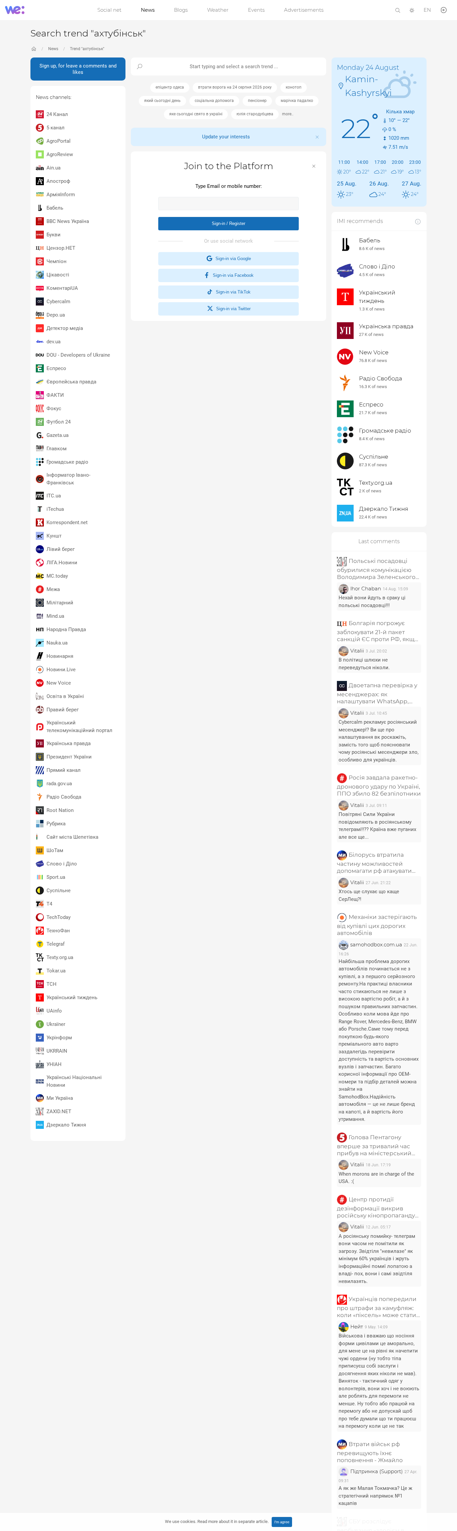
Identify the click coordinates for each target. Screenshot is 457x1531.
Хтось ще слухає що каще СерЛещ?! (369, 895)
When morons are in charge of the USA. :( (376, 1177)
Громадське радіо (67, 462)
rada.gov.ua (59, 784)
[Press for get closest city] (341, 85)
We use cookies (217, 1521)
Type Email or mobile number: (228, 186)
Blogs (181, 10)
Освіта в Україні (65, 696)
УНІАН (54, 1064)
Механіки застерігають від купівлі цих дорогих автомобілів (377, 925)
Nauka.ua (57, 643)
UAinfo (54, 1011)
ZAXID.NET (59, 1111)
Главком (57, 449)
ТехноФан (58, 931)
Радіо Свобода (64, 797)
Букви (54, 235)
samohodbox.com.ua (376, 944)
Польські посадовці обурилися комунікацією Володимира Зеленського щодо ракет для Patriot (376, 569)
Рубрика (56, 824)
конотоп (293, 87)
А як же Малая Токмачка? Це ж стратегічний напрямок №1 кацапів (375, 1495)
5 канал (56, 128)
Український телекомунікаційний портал (79, 726)
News (148, 10)
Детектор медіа (65, 328)
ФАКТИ (55, 395)
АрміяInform (61, 195)
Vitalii (357, 650)
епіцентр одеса (170, 87)
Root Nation (60, 810)
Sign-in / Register (228, 223)
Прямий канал (64, 770)
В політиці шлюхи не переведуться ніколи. (364, 664)
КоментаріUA (62, 288)
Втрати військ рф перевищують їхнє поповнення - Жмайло (370, 1452)
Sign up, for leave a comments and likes (77, 69)
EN (427, 10)
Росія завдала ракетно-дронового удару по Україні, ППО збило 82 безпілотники (379, 785)
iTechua (55, 509)
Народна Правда (66, 629)
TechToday (59, 917)
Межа (53, 589)
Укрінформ (59, 1038)
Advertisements (304, 10)
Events (256, 10)
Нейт (356, 1326)
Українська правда (69, 743)
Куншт (54, 536)
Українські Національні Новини (74, 1081)
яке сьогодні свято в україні (195, 114)
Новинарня (60, 656)
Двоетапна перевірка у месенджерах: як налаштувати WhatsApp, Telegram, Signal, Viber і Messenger (377, 693)
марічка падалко (297, 100)
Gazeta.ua (58, 435)
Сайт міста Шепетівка (72, 837)
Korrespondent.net (67, 522)
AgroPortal (59, 141)
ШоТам (55, 850)
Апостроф (58, 181)
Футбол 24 (59, 422)
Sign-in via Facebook (232, 275)
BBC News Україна (68, 221)
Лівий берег (61, 549)
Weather (218, 10)
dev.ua (54, 342)
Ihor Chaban (365, 588)
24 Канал (57, 114)
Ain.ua (54, 168)
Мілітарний (60, 603)
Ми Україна (60, 1098)
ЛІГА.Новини (62, 563)
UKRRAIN (57, 1051)
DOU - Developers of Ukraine (78, 355)
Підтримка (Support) (376, 1471)
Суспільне (59, 891)
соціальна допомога (214, 100)
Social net (109, 10)
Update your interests (226, 137)
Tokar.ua (56, 971)
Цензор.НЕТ (61, 248)
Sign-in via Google (232, 258)
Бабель (55, 208)
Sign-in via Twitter (232, 308)
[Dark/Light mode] (412, 10)
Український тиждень (72, 997)
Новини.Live (61, 670)
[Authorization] (443, 9)
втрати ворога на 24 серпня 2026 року (235, 87)
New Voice (59, 683)
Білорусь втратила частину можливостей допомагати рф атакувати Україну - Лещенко (374, 862)
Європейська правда (71, 382)
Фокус (54, 408)
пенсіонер (257, 100)
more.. (287, 114)
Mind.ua (55, 616)
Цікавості (58, 275)
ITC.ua (54, 496)
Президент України (69, 757)
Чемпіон (57, 261)
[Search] (398, 10)
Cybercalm (58, 302)
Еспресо (56, 368)
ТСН (52, 984)
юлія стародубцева (255, 114)
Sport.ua (56, 877)
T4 (49, 904)
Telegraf (56, 944)
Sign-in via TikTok (232, 292)
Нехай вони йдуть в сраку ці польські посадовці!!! (372, 601)
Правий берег (63, 710)
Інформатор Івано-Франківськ (68, 479)
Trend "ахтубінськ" (87, 48)
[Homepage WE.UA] (33, 48)
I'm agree (281, 1522)
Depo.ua (56, 315)
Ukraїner (56, 1024)
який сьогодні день (162, 100)
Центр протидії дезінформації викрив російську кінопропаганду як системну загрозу (376, 1207)
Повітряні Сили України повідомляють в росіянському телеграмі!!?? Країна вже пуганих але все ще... (377, 825)
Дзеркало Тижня (66, 1125)
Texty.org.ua (60, 957)
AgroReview (60, 154)
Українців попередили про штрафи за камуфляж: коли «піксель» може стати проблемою (377, 1307)
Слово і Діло (62, 864)
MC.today (57, 576)
